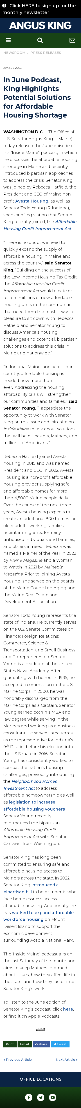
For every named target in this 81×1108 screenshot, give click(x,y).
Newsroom (14, 53)
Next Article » (67, 1060)
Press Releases (45, 53)
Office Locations (40, 1079)
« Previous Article (17, 1060)
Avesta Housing (31, 201)
